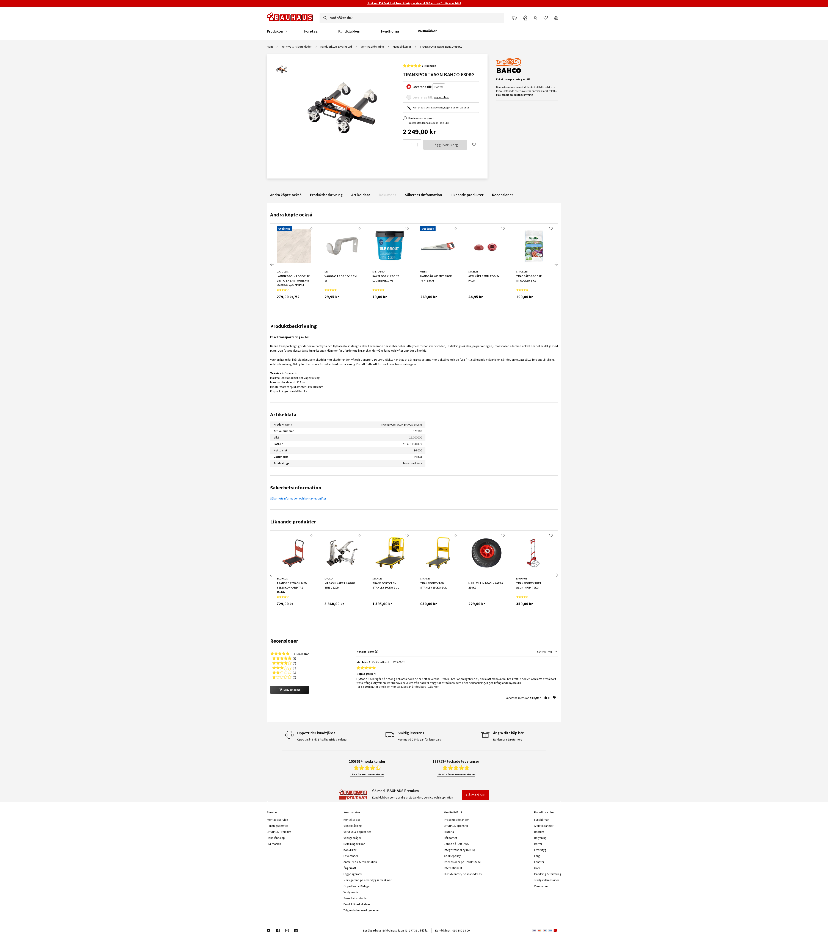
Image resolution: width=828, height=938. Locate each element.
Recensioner (502, 194)
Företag (311, 31)
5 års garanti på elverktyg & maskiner (367, 880)
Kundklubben (349, 31)
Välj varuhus (441, 97)
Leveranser (350, 856)
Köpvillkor (349, 850)
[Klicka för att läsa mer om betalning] (546, 930)
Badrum (539, 832)
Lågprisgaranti (352, 874)
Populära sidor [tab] (544, 812)
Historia (449, 832)
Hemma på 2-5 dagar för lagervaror (420, 739)
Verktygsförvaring (372, 47)
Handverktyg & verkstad (336, 47)
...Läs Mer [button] (433, 687)
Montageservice (277, 820)
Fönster (539, 862)
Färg (537, 856)
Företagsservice (278, 826)
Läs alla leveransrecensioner (456, 774)
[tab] (367, 652)
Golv (537, 868)
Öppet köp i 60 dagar (357, 886)
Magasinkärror (402, 47)
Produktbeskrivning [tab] (293, 326)
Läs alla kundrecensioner (367, 774)
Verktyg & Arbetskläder (296, 47)
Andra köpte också (285, 194)
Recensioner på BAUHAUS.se (462, 862)
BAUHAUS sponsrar (456, 826)
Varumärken (428, 30)
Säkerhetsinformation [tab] (295, 487)
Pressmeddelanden (456, 820)
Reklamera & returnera (507, 739)
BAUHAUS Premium (279, 832)
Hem (270, 47)
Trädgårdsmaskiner (546, 880)
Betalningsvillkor (354, 844)
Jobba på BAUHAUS (456, 844)
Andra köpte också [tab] (291, 214)
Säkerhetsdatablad (355, 898)
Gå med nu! (475, 794)
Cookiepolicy (452, 856)
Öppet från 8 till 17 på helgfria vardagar (322, 739)
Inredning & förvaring (547, 874)
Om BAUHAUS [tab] (453, 812)
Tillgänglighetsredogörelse (361, 910)
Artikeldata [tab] (283, 414)
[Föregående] (272, 264)
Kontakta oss (352, 820)
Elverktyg (540, 850)
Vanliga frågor (352, 838)
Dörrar (538, 844)
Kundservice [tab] (351, 812)
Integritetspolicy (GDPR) (459, 850)
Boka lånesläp (276, 838)
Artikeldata (360, 194)
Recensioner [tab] (284, 640)
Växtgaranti (350, 892)
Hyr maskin (274, 844)
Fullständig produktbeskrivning (514, 94)
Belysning (540, 838)
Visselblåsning (352, 826)
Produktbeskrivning (326, 194)
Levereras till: (422, 97)
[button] (289, 690)
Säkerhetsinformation (423, 194)
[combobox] (412, 18)
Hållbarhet (450, 838)
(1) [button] (294, 658)
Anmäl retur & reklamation (360, 862)
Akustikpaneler (544, 826)
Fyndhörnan (541, 820)
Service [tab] (272, 812)
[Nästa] (556, 264)
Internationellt (453, 868)
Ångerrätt (349, 868)
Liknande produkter (467, 194)
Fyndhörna (390, 31)
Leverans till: (422, 87)
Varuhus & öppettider (357, 832)
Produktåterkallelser (356, 904)
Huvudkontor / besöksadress (463, 874)
